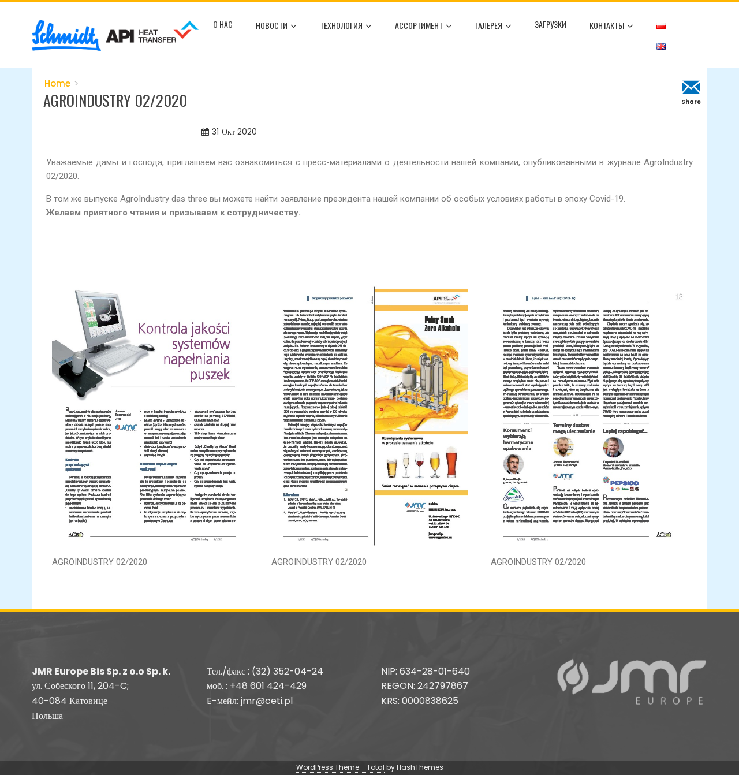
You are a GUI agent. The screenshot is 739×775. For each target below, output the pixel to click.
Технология (341, 25)
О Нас (223, 24)
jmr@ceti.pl (267, 700)
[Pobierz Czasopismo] (150, 416)
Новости (272, 25)
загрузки (550, 24)
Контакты (606, 25)
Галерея (488, 25)
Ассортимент (419, 25)
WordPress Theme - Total (340, 767)
